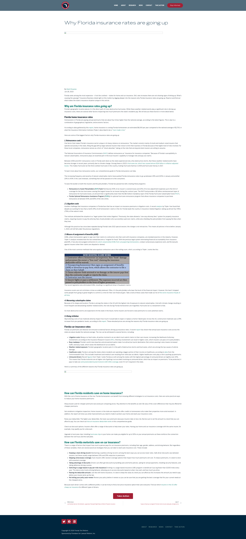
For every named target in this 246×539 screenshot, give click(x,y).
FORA (107, 196)
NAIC (105, 153)
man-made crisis (119, 130)
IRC (112, 340)
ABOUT (123, 5)
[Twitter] (64, 521)
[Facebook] (69, 521)
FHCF (177, 194)
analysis (159, 206)
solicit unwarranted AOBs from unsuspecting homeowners (118, 242)
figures (90, 357)
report (91, 128)
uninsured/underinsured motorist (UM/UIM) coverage (99, 362)
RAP (96, 189)
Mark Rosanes (72, 89)
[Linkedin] (74, 521)
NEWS (141, 5)
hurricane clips (96, 434)
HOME (116, 5)
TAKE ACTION (159, 5)
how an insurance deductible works (99, 421)
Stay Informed (175, 5)
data (166, 352)
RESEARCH (132, 5)
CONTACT (149, 5)
